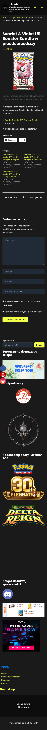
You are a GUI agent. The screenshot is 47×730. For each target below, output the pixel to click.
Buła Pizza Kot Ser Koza (38, 604)
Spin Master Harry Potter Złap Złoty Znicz (20, 604)
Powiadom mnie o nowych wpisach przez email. (24, 312)
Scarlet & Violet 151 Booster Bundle (21, 120)
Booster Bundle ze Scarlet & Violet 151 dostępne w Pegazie (11, 157)
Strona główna (23, 704)
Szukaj (39, 345)
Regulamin (6, 680)
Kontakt (4, 683)
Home (5, 17)
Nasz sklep (7, 689)
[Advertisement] (23, 553)
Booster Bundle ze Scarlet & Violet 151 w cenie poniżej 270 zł (11, 174)
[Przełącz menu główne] (41, 7)
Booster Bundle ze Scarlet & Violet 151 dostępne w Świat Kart (33, 157)
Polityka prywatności (11, 676)
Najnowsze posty (19, 17)
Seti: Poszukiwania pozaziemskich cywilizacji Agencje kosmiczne (29, 611)
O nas (4, 673)
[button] (35, 7)
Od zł (20, 607)
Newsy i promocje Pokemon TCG (18, 96)
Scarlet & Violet (15, 99)
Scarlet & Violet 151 (33, 99)
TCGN (14, 4)
